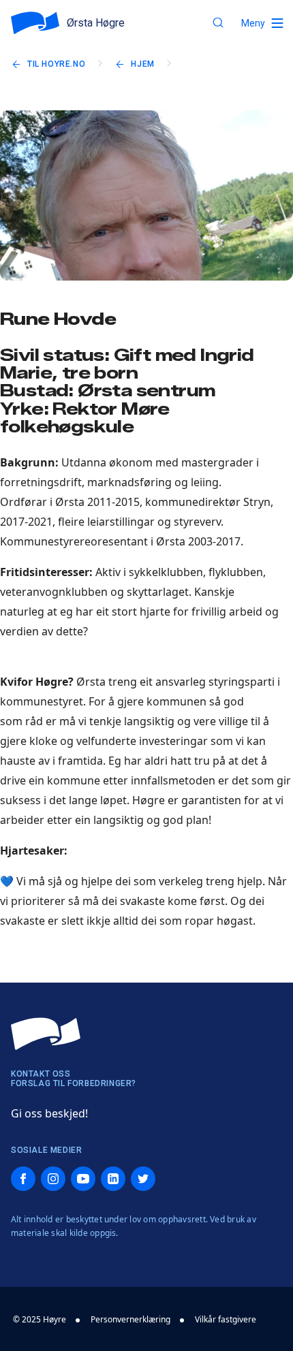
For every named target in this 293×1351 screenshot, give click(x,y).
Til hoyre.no (56, 64)
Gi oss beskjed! (49, 1113)
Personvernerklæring (130, 1319)
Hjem (142, 64)
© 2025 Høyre (39, 1319)
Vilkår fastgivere (225, 1319)
